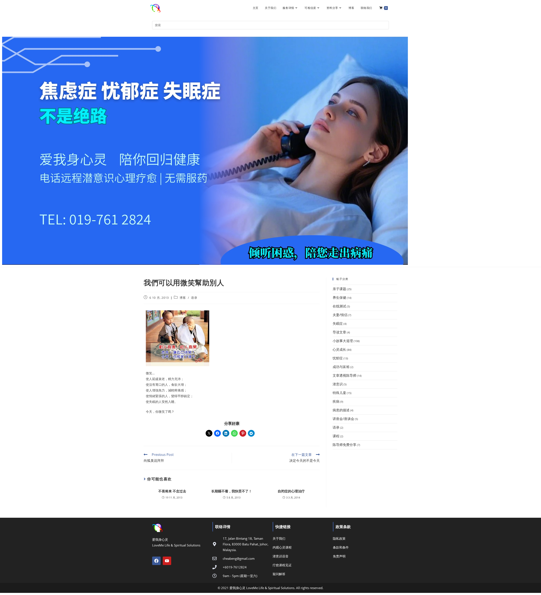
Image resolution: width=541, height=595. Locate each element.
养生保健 (339, 297)
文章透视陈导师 (344, 375)
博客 (183, 298)
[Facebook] (156, 561)
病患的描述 (341, 410)
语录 (194, 298)
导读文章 (339, 332)
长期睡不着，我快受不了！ (231, 491)
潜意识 (338, 384)
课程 (336, 436)
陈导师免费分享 (344, 444)
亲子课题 (339, 289)
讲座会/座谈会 (343, 418)
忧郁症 (338, 358)
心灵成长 (339, 349)
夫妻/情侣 (340, 314)
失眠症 (338, 323)
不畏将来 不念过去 (172, 491)
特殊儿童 (339, 392)
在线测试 (339, 306)
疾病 (336, 401)
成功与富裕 (341, 366)
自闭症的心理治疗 (291, 491)
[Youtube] (167, 561)
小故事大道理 (343, 340)
